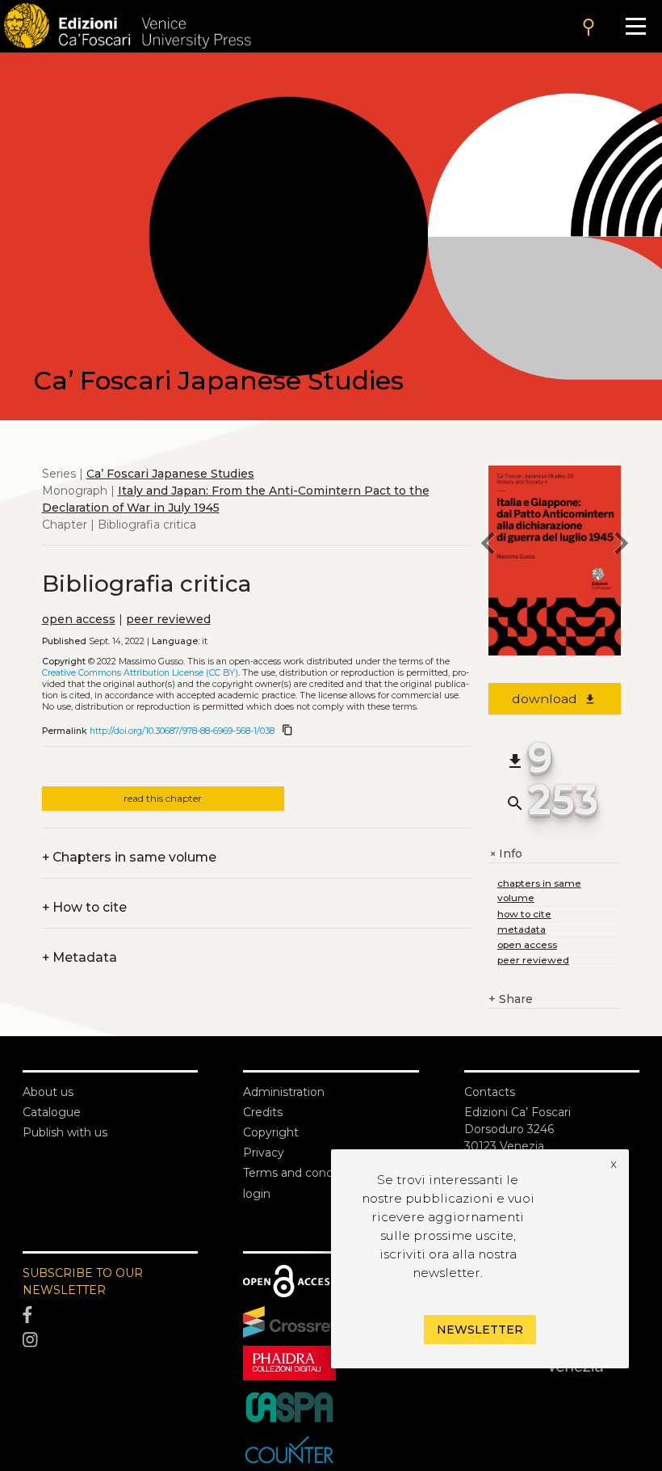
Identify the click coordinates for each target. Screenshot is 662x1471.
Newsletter (480, 1329)
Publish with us (65, 1132)
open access (78, 619)
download (554, 698)
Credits (263, 1112)
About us (48, 1092)
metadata (521, 929)
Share (510, 999)
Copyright (271, 1132)
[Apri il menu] (636, 26)
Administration (284, 1092)
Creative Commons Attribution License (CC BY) (140, 673)
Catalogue (52, 1112)
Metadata (79, 957)
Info (505, 854)
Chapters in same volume (129, 857)
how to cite (524, 914)
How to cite (84, 907)
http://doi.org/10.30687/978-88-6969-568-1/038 (182, 731)
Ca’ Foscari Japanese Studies (170, 473)
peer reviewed (168, 619)
